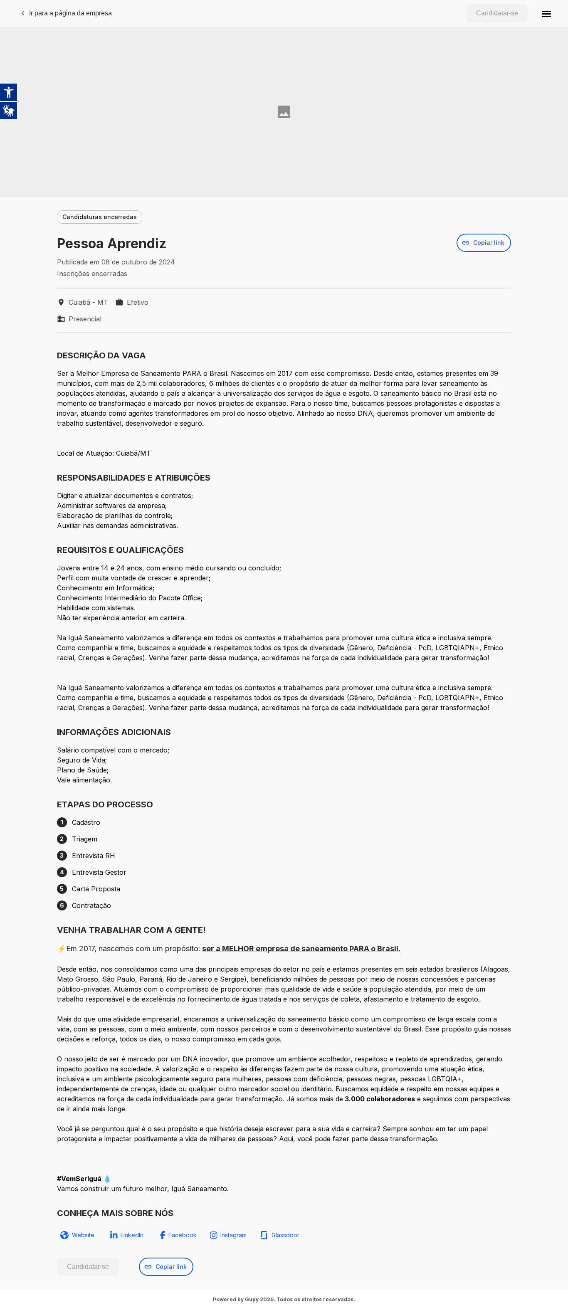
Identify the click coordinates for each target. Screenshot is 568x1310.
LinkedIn (132, 1234)
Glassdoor (285, 1234)
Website (83, 1234)
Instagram (233, 1234)
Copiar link (488, 242)
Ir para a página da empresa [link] (70, 13)
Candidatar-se (497, 13)
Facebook (182, 1234)
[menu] (546, 13)
